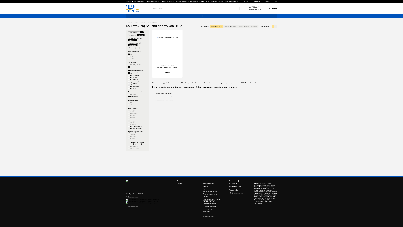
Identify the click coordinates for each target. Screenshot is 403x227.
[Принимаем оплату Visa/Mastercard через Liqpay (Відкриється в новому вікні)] (141, 203)
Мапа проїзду (258, 204)
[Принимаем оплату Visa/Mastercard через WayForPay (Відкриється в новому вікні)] (142, 199)
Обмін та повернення (231, 1)
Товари (201, 16)
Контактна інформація (152, 1)
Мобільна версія (133, 207)
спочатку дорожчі (243, 26)
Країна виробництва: (136, 132)
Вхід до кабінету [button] (208, 183)
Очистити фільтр (134, 48)
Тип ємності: (132, 62)
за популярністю (216, 26)
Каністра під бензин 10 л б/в (167, 68)
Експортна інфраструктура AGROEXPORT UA (196, 1)
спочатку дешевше (230, 26)
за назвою (254, 26)
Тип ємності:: (132, 35)
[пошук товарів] (237, 8)
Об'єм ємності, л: (134, 51)
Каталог (128, 1)
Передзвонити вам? (255, 10)
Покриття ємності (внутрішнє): (137, 143)
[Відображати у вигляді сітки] (273, 26)
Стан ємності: (133, 100)
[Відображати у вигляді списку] (275, 26)
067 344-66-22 (254, 7)
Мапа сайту (206, 211)
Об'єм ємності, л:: (134, 32)
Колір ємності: (133, 108)
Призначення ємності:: (135, 38)
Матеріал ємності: (135, 92)
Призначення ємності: (136, 70)
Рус (247, 1)
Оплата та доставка (217, 1)
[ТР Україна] (134, 185)
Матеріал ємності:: (134, 43)
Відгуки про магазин (138, 1)
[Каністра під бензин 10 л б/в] (167, 47)
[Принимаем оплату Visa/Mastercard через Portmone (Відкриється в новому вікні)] (142, 201)
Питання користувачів (167, 1)
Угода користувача (209, 209)
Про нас (178, 1)
